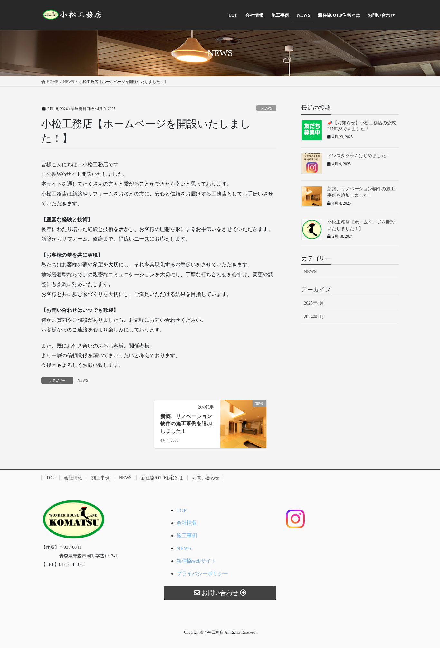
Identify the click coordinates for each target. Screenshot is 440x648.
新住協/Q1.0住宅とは (162, 477)
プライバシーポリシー (202, 573)
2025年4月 (314, 303)
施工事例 (100, 477)
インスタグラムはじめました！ (358, 155)
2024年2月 (314, 316)
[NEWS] (243, 423)
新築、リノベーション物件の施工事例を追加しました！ (186, 424)
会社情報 (73, 477)
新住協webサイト (196, 561)
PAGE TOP (423, 623)
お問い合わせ (205, 477)
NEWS (266, 108)
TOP (50, 477)
